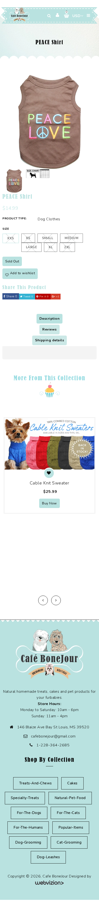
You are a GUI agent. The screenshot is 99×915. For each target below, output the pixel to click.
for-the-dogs (29, 812)
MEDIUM (71, 238)
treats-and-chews (35, 783)
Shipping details (49, 340)
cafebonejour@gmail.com (53, 736)
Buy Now (49, 503)
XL (51, 247)
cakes (72, 783)
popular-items (70, 827)
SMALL (47, 238)
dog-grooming (28, 842)
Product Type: (14, 218)
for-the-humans (28, 827)
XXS (10, 238)
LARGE (31, 247)
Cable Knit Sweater (49, 483)
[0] (64, 16)
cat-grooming (69, 842)
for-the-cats (68, 812)
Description (49, 318)
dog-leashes (48, 857)
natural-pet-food (70, 797)
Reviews (49, 329)
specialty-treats (25, 797)
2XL (67, 247)
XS (28, 238)
